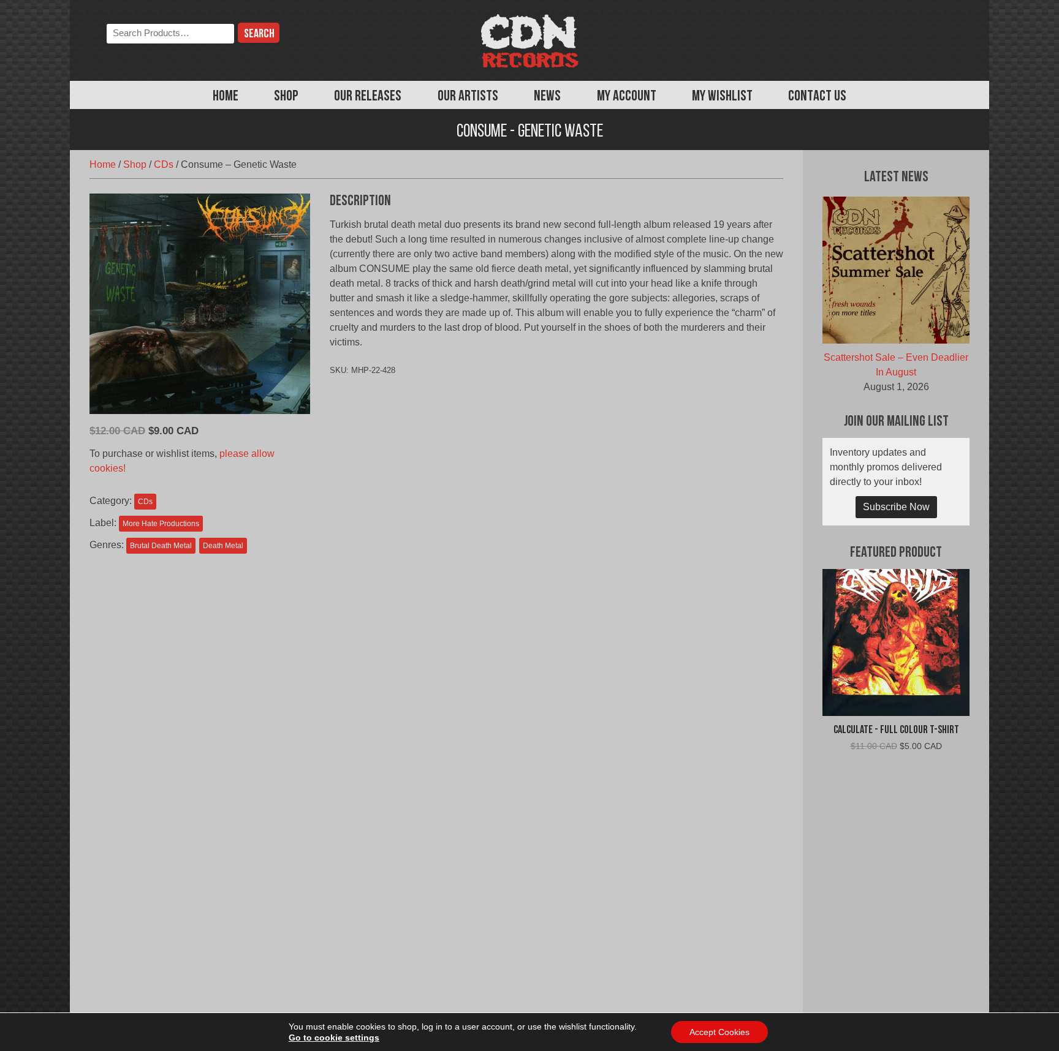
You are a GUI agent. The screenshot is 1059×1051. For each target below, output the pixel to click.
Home (225, 96)
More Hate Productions (161, 523)
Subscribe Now (896, 507)
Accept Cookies (719, 1032)
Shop (286, 96)
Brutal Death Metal (161, 545)
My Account (626, 96)
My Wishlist (722, 96)
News (547, 96)
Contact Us (817, 96)
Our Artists (468, 96)
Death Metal (223, 545)
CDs (163, 164)
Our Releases (367, 96)
